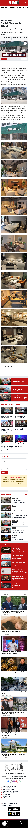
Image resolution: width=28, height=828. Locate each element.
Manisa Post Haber (7, 805)
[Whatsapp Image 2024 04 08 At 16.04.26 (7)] (14, 261)
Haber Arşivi (6, 797)
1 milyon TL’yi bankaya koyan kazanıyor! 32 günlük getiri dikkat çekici (19, 502)
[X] (11, 781)
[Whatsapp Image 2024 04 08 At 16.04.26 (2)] (14, 150)
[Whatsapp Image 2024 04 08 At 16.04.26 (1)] (14, 168)
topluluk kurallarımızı (15, 477)
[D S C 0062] (14, 131)
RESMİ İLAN (4, 7)
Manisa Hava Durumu (8, 787)
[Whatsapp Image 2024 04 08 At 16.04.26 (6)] (14, 243)
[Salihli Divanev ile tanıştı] (14, 49)
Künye (11, 802)
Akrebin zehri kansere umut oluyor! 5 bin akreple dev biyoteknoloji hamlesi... (20, 445)
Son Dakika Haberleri (8, 796)
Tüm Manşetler (6, 794)
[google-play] (14, 814)
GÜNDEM (12, 7)
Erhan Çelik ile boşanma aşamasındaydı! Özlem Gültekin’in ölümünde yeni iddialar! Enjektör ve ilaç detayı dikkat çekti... (7, 446)
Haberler (3, 20)
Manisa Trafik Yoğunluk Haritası (10, 791)
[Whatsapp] (19, 781)
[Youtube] (16, 781)
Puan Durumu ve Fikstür (8, 792)
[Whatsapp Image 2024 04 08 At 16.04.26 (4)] (14, 224)
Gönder (4, 472)
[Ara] (26, 3)
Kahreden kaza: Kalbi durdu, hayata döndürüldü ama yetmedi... (18, 539)
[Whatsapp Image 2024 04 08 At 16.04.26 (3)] (14, 187)
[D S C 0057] (14, 95)
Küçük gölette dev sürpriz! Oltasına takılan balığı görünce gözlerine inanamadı (19, 516)
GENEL (14, 505)
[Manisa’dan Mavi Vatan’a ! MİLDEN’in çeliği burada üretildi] (21, 410)
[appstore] (14, 809)
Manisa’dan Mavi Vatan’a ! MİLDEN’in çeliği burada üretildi (20, 416)
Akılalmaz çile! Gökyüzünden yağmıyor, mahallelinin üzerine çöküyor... (19, 509)
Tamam (19, 826)
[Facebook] (8, 781)
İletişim (4, 803)
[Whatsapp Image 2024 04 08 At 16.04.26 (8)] (14, 299)
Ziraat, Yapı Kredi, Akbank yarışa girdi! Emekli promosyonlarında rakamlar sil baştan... (19, 524)
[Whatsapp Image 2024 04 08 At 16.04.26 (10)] (14, 317)
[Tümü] (26, 494)
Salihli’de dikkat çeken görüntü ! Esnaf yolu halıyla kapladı (7, 416)
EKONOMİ (15, 498)
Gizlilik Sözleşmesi (20, 802)
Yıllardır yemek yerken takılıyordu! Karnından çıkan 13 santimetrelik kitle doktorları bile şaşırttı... (18, 531)
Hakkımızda (5, 802)
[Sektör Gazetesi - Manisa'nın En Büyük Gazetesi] (14, 3)
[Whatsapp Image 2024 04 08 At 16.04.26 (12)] (14, 354)
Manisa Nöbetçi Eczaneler (9, 786)
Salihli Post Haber (12, 803)
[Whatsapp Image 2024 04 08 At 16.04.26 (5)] (14, 206)
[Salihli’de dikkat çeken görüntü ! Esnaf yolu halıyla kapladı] (7, 410)
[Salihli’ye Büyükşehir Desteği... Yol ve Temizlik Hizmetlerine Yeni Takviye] (7, 423)
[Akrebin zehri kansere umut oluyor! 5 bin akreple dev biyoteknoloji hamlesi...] (21, 438)
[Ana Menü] (1, 3)
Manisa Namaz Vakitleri (8, 789)
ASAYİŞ (19, 7)
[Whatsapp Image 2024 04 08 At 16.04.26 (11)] (14, 336)
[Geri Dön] (4, 823)
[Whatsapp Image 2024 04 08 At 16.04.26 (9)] (14, 280)
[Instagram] (14, 781)
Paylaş (4, 58)
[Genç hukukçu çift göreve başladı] (21, 423)
